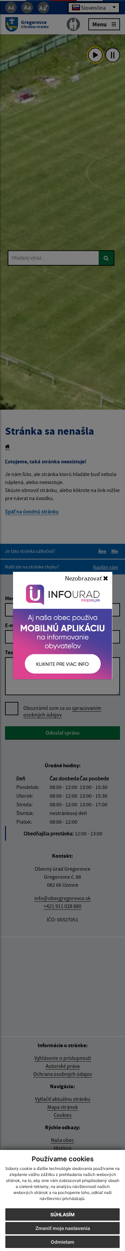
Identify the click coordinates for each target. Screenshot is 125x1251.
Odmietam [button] (62, 1242)
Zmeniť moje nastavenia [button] (62, 1228)
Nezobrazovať (84, 578)
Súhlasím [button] (62, 1214)
